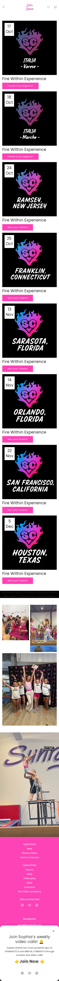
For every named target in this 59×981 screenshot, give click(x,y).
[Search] (48, 7)
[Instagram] (22, 905)
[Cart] (55, 7)
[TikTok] (36, 905)
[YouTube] (29, 905)
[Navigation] (3, 7)
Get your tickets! (18, 227)
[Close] (53, 931)
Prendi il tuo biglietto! (20, 85)
